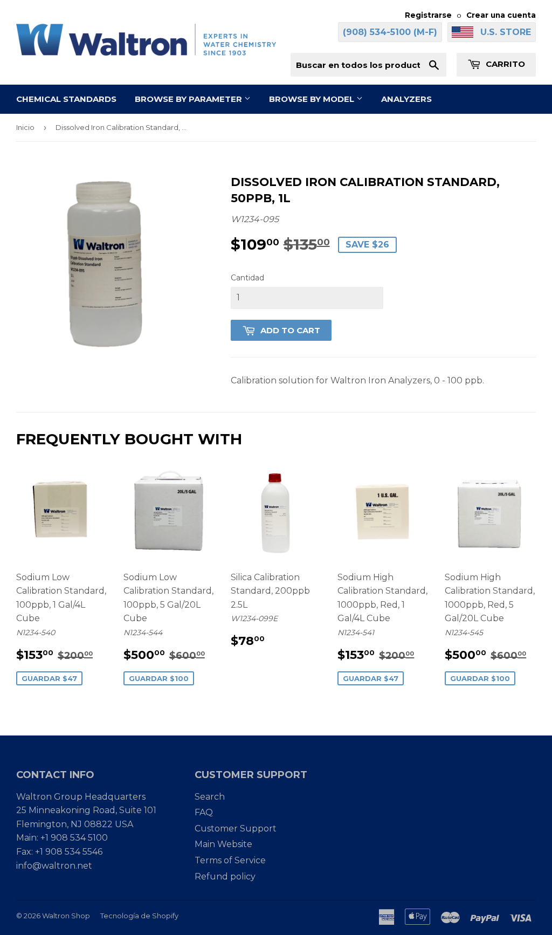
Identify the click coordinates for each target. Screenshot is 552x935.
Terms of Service (230, 860)
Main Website (223, 844)
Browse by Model (312, 99)
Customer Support (236, 828)
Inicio (25, 127)
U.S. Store (505, 32)
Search (210, 797)
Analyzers (406, 99)
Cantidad (247, 278)
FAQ (204, 812)
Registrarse (428, 15)
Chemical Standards (66, 99)
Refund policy (225, 876)
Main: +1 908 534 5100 (62, 838)
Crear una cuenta (501, 15)
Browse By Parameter (189, 99)
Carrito (504, 64)
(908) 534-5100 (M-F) (390, 32)
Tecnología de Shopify (139, 915)
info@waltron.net (54, 866)
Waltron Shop (66, 915)
